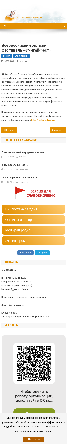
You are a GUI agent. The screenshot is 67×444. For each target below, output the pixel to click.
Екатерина (23, 169)
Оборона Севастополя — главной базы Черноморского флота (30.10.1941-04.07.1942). (59, 130)
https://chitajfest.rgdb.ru (43, 120)
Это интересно (22, 56)
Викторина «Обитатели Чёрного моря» (11, 130)
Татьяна (23, 61)
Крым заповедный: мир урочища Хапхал (23, 152)
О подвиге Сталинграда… (14, 165)
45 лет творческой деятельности (19, 177)
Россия (6, 56)
